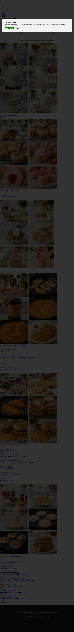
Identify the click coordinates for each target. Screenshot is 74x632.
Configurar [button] (17, 28)
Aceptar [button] (6, 28)
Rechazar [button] (11, 28)
